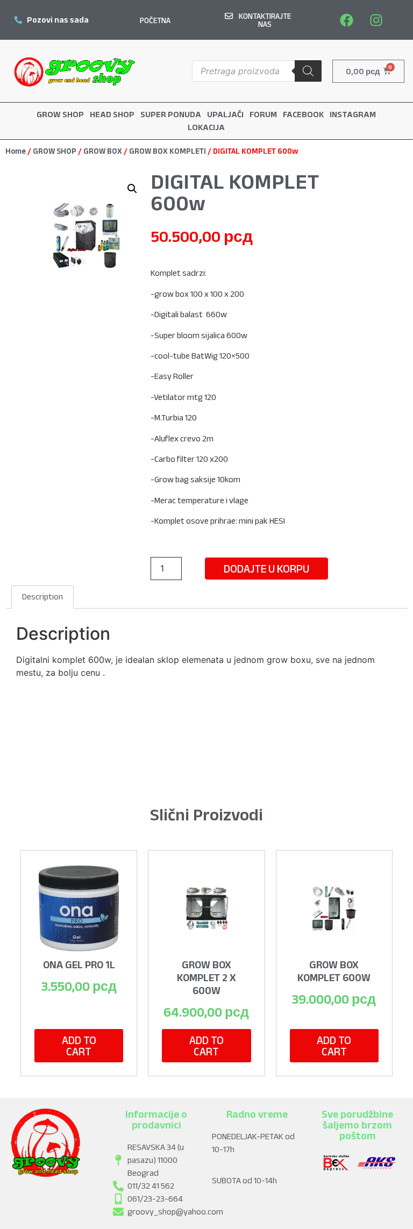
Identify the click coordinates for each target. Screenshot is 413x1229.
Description (42, 596)
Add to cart (79, 1045)
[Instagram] (376, 19)
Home (15, 151)
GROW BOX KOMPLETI (167, 151)
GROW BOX (102, 151)
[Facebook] (346, 19)
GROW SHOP (54, 151)
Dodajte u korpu (266, 568)
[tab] (42, 597)
